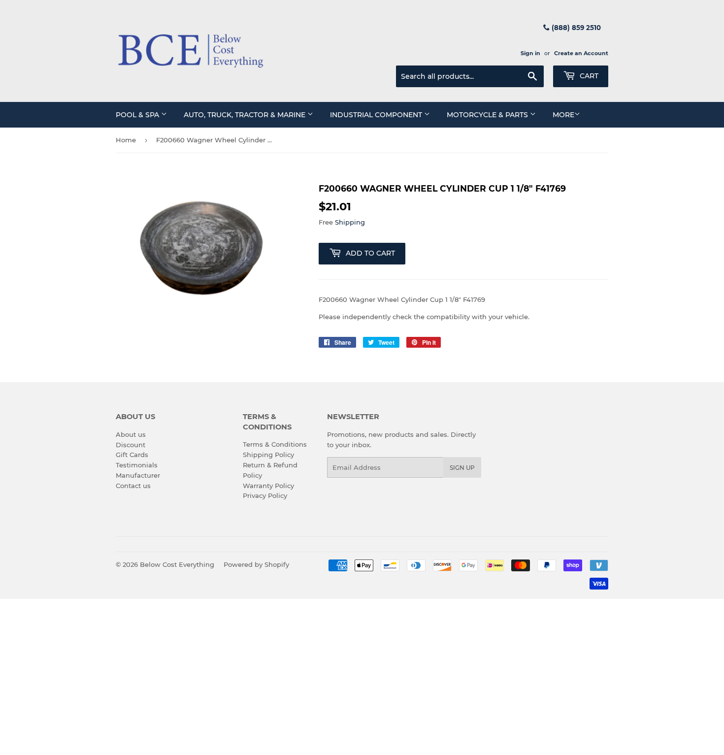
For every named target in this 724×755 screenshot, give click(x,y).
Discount (130, 445)
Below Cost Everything (177, 564)
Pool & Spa (138, 114)
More (563, 114)
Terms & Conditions (275, 444)
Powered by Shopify (256, 564)
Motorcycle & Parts (488, 114)
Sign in (530, 53)
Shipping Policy (268, 455)
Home (126, 140)
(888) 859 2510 (575, 28)
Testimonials (137, 465)
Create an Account (581, 53)
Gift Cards (132, 455)
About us (131, 434)
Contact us (133, 486)
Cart (588, 75)
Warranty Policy (268, 486)
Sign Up (462, 467)
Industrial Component (377, 114)
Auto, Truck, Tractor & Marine (245, 114)
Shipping (350, 222)
